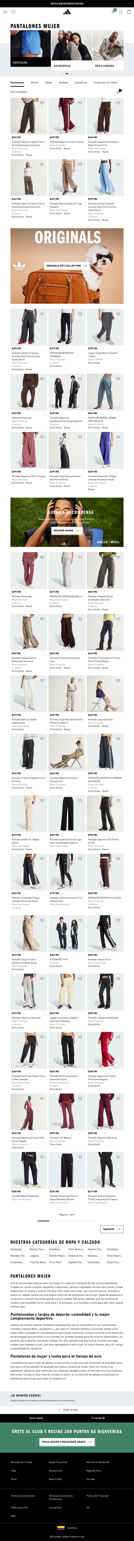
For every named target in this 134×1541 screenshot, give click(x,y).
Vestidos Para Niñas (18, 1256)
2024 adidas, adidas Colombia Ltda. (67, 1537)
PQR (13, 1516)
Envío (14, 1479)
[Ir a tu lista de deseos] (13, 12)
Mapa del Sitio (93, 1471)
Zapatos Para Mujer (75, 1262)
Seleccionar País (19, 1508)
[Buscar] (121, 12)
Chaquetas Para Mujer (16, 1262)
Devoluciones (55, 1471)
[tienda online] (67, 13)
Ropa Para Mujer (113, 1262)
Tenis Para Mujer (55, 1262)
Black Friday (55, 1479)
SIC (88, 1508)
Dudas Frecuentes (58, 1462)
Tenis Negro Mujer (114, 1256)
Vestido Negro (57, 1256)
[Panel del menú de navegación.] (5, 12)
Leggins (34, 1256)
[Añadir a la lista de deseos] (42, 103)
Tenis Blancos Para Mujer (76, 1249)
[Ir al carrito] (129, 12)
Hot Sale (90, 1479)
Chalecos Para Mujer (76, 1256)
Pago (13, 1471)
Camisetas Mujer (94, 1262)
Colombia (72, 1528)
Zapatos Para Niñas (95, 1249)
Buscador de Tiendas (21, 1462)
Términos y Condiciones (23, 1496)
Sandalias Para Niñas (113, 1249)
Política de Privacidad (97, 1496)
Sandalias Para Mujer (16, 1249)
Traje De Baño (38, 1262)
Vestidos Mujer (92, 1256)
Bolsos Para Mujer (37, 1249)
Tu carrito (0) (98, 1418)
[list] (67, 83)
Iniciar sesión (36, 1418)
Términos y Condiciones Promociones (61, 1497)
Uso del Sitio (55, 1508)
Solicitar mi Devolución (97, 1462)
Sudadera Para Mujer (55, 1249)
